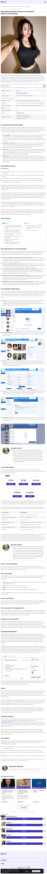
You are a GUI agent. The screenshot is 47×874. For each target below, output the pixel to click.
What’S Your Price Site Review (39, 791)
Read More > (5, 801)
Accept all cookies (36, 871)
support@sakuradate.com (7, 721)
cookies (8, 869)
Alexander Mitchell (16, 448)
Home (2, 6)
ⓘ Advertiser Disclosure (17, 8)
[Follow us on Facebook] (24, 868)
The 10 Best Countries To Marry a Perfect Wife (8, 792)
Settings (26, 871)
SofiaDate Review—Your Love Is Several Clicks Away (23, 792)
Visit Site (11, 484)
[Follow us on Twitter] (26, 868)
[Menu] (45, 2)
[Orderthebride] (3, 2)
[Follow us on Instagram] (28, 868)
